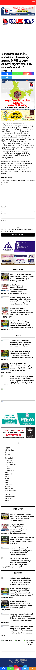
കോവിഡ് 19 (8, 474)
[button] (2, 642)
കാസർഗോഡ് (9, 470)
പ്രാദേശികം (9, 488)
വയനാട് (7, 492)
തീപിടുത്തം (8, 484)
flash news (7, 452)
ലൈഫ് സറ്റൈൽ (10, 490)
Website (3, 220)
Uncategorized (9, 458)
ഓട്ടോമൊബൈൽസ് (11, 464)
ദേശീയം (7, 486)
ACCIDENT (7, 448)
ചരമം (6, 480)
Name (3, 207)
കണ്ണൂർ (7, 466)
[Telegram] (6, 77)
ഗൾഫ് (7, 478)
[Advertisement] (18, 38)
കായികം (7, 468)
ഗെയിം (7, 476)
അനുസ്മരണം (9, 460)
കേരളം (7, 472)
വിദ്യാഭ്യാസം (10, 496)
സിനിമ (7, 500)
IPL (5, 456)
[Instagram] (28, 73)
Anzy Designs (21, 662)
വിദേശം (7, 494)
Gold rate (7, 454)
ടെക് (6, 482)
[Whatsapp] (17, 73)
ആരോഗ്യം (9, 462)
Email (3, 214)
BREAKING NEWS (9, 450)
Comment (4, 185)
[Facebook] (6, 73)
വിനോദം (8, 498)
